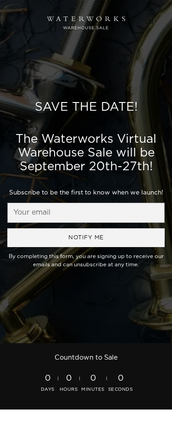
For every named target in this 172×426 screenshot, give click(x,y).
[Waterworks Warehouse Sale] (86, 18)
